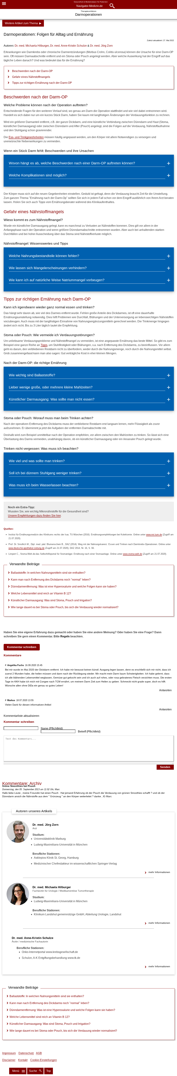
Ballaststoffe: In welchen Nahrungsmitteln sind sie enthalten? (48, 572)
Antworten (165, 690)
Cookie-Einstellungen (43, 1060)
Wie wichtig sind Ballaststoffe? (32, 375)
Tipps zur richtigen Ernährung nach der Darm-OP (42, 82)
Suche (33, 1070)
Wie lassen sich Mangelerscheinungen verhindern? (48, 268)
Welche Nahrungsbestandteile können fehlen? (44, 256)
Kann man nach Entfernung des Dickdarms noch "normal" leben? (51, 579)
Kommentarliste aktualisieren (21, 715)
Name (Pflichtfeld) (52, 728)
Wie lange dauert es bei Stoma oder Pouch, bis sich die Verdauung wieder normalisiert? (64, 607)
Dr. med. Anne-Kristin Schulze (32, 938)
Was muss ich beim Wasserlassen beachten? (43, 485)
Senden (165, 767)
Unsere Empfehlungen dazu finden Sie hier (34, 515)
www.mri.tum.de (154, 534)
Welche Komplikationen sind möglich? (38, 175)
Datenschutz (26, 1053)
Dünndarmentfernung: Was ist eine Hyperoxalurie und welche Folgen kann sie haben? (64, 586)
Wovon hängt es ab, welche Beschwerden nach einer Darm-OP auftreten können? (72, 163)
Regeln (65, 636)
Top (48, 1070)
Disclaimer (8, 1060)
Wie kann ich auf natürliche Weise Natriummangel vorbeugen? (56, 280)
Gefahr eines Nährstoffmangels (31, 76)
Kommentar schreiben (21, 647)
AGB (39, 1053)
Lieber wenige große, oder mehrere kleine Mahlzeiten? (50, 387)
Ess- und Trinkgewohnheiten (26, 137)
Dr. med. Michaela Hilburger (51, 887)
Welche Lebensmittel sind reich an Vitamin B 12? (41, 593)
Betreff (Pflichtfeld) (89, 731)
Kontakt (22, 1060)
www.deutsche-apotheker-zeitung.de (26, 548)
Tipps (44, 345)
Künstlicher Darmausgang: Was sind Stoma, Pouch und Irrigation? (51, 600)
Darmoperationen (88, 14)
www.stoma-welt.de (132, 554)
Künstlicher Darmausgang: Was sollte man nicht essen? (51, 399)
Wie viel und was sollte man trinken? (37, 461)
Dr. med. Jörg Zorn (45, 824)
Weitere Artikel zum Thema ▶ (23, 23)
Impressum (9, 1053)
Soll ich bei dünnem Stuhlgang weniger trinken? (45, 473)
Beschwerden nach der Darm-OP (32, 71)
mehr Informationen (159, 872)
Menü (15, 1070)
